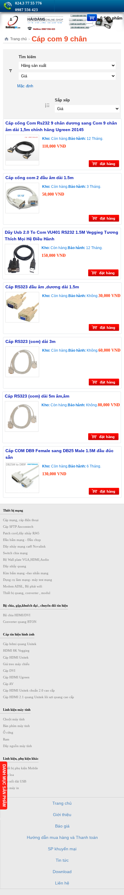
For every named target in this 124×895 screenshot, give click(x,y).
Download (62, 871)
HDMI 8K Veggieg (16, 650)
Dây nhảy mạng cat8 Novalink (24, 546)
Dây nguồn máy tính (17, 746)
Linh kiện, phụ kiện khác (21, 758)
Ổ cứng (8, 732)
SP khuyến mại (62, 848)
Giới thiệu (62, 814)
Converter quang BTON (19, 621)
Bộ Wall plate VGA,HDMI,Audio (26, 559)
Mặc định (25, 86)
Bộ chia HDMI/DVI (16, 615)
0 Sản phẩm (111, 18)
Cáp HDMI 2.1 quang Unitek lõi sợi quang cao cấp (38, 697)
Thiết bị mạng (13, 510)
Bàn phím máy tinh (16, 726)
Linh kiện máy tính (16, 709)
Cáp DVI (9, 670)
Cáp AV (8, 684)
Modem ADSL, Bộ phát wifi (22, 586)
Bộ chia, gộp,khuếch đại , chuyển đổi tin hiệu (35, 605)
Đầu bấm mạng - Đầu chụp (22, 540)
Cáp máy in (11, 788)
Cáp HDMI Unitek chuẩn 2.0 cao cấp (29, 690)
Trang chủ (18, 39)
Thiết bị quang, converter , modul (26, 593)
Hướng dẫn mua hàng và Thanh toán (62, 837)
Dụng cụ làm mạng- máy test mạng (27, 579)
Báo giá (62, 826)
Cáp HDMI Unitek (16, 657)
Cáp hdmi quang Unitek (19, 644)
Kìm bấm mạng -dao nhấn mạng (25, 573)
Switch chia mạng (15, 553)
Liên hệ (62, 883)
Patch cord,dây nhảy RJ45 (21, 533)
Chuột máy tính (14, 719)
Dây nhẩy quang (14, 566)
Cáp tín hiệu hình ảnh (18, 634)
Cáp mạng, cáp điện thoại (21, 520)
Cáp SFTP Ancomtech (18, 526)
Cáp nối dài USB (14, 781)
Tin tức (62, 860)
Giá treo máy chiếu (16, 664)
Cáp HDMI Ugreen (16, 677)
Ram (6, 739)
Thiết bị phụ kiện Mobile (20, 768)
